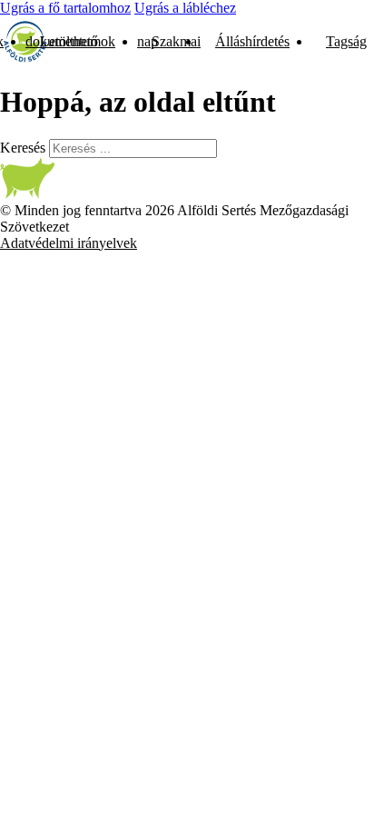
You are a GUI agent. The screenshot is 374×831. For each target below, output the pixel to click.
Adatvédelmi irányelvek (68, 243)
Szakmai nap (169, 41)
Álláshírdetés (252, 41)
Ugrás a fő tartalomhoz (65, 7)
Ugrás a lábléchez (185, 7)
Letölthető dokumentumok (70, 41)
